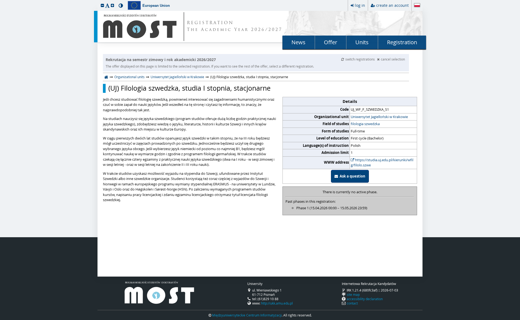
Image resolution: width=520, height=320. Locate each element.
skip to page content (1, 1)
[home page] (106, 77)
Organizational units (129, 77)
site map (353, 294)
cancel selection (393, 59)
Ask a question (351, 176)
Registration (402, 42)
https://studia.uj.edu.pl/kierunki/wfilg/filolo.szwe (382, 162)
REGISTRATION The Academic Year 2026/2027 (234, 26)
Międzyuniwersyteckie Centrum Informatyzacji (247, 315)
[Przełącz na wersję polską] (417, 6)
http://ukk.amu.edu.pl (277, 303)
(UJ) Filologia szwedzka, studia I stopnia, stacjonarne (189, 88)
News (298, 42)
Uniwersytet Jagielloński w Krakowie (177, 77)
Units (362, 42)
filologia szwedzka (365, 123)
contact (352, 303)
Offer (330, 42)
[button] (102, 5)
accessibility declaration (365, 299)
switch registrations (360, 59)
